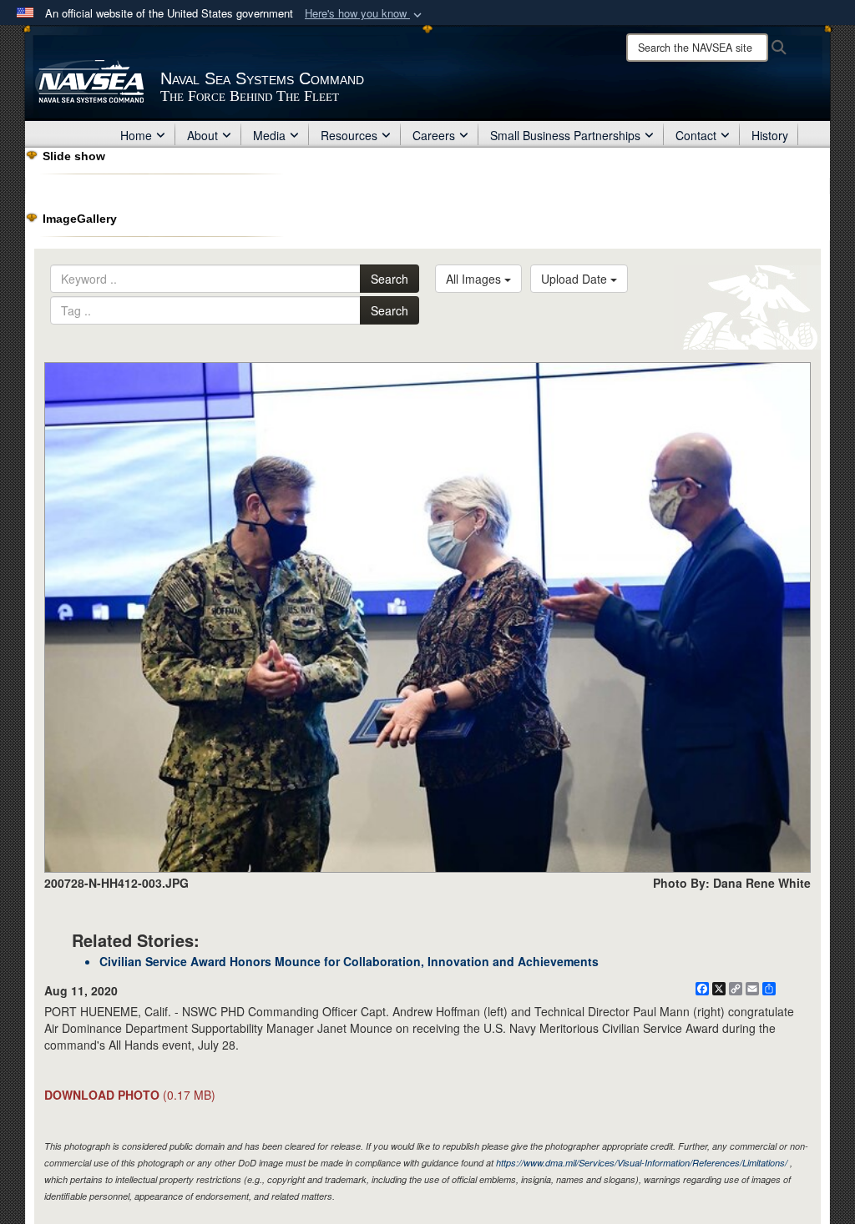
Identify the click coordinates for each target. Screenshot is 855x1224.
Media (269, 135)
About (202, 135)
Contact (695, 135)
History (769, 135)
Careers (433, 135)
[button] (365, 14)
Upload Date (575, 278)
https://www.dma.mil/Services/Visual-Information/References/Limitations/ (641, 1162)
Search (389, 278)
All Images (475, 278)
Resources (349, 135)
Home (136, 135)
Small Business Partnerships (565, 135)
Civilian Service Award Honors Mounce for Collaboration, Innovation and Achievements (349, 961)
